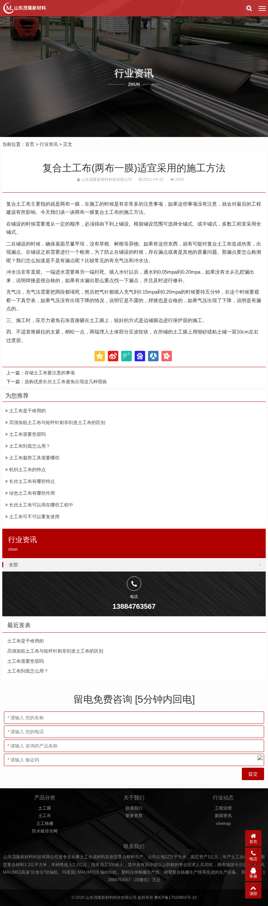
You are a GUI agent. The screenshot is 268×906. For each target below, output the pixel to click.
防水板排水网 (45, 831)
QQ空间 (99, 356)
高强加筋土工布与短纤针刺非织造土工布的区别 (56, 422)
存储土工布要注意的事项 (50, 372)
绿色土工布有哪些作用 (31, 493)
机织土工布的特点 (27, 469)
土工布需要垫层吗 (27, 434)
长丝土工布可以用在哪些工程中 (40, 504)
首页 (29, 144)
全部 (13, 564)
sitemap (223, 823)
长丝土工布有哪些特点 (31, 481)
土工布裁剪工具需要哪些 (33, 457)
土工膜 (44, 808)
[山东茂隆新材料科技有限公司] (24, 8)
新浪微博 (113, 356)
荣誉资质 (134, 815)
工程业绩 (223, 808)
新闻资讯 (223, 815)
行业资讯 (49, 144)
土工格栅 (44, 823)
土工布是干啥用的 (27, 410)
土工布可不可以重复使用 (33, 516)
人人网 (153, 356)
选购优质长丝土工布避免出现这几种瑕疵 (66, 381)
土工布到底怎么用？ (29, 446)
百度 (140, 356)
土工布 (44, 815)
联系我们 (134, 808)
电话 (253, 859)
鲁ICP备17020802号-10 (175, 897)
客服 (253, 876)
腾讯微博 (126, 356)
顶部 (253, 893)
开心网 (166, 356)
